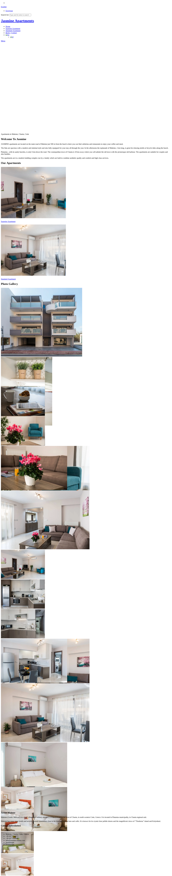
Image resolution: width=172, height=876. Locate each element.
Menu (3, 41)
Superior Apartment (13, 29)
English (4, 7)
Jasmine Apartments (17, 21)
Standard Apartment (13, 31)
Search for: (5, 15)
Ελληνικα (9, 11)
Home (8, 26)
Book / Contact (11, 33)
